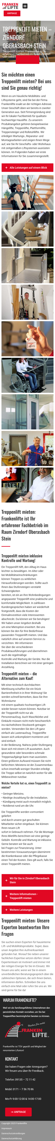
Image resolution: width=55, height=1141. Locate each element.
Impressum (6, 1128)
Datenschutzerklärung (11, 1138)
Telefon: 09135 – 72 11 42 (20, 1079)
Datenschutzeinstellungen (13, 1133)
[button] (25, 6)
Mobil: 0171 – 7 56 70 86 (19, 1089)
